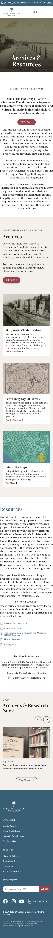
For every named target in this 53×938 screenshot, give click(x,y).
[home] (11, 12)
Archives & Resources (13, 871)
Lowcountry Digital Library (22, 399)
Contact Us (8, 866)
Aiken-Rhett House (11, 831)
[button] (47, 12)
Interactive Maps (16, 467)
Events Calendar (10, 826)
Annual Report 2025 (11, 926)
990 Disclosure (26, 926)
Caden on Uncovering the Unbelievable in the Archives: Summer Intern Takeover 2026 (24, 767)
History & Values (10, 856)
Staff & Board (9, 861)
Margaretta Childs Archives (23, 330)
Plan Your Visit (9, 841)
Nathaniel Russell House (14, 836)
